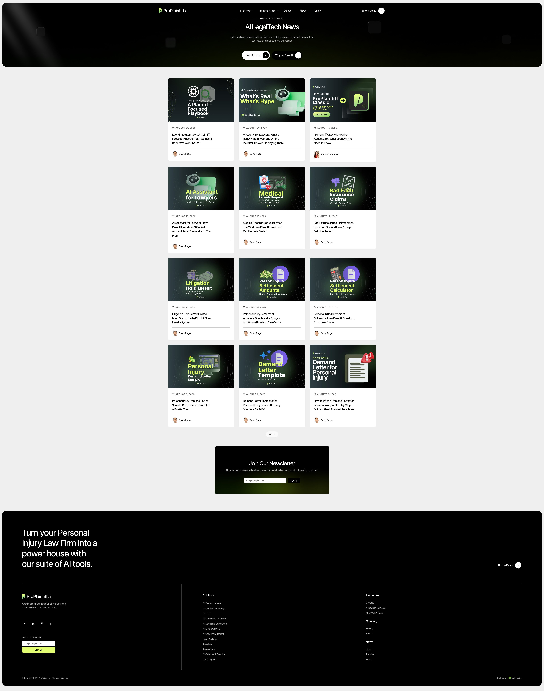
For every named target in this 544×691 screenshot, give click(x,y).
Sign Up (294, 480)
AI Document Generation (215, 618)
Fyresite (518, 678)
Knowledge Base (374, 613)
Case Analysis (210, 639)
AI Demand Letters (212, 603)
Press (369, 659)
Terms (369, 633)
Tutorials (370, 654)
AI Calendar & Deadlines (215, 654)
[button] (246, 10)
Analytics (207, 644)
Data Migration (210, 659)
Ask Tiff (206, 613)
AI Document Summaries (215, 623)
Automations (209, 649)
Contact (370, 602)
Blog (368, 649)
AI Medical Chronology (214, 608)
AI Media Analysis (211, 628)
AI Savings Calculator (376, 608)
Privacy (369, 628)
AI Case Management (213, 634)
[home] (174, 10)
